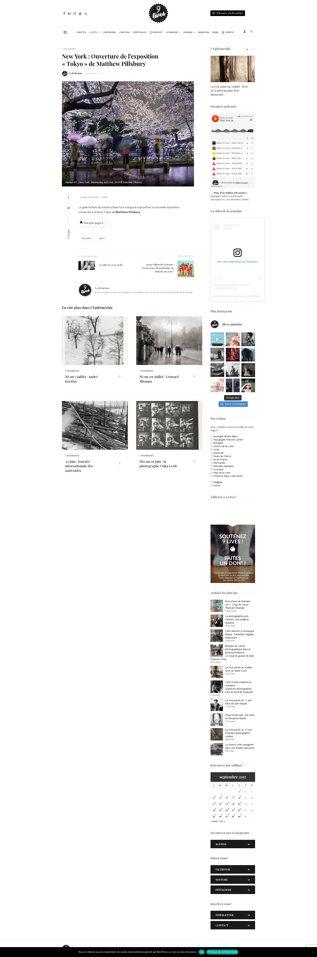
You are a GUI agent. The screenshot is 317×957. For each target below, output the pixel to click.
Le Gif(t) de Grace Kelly (111, 265)
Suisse (216, 485)
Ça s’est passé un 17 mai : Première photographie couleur (239, 733)
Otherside (172, 32)
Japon (102, 238)
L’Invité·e (81, 32)
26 (220, 816)
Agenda (187, 32)
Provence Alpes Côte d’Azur (228, 476)
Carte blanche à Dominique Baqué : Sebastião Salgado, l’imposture (239, 634)
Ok (201, 952)
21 (233, 810)
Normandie (219, 462)
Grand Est (218, 452)
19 (220, 810)
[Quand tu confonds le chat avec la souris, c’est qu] (233, 339)
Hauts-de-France (222, 456)
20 (226, 810)
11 (214, 804)
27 (226, 816)
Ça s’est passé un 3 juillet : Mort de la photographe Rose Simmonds (229, 90)
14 (233, 804)
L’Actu (93, 32)
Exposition (87, 238)
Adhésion (203, 32)
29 (239, 816)
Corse (216, 449)
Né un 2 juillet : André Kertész (81, 378)
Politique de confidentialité (222, 952)
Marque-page (93, 223)
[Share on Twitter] (68, 208)
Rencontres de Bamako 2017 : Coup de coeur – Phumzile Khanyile (237, 604)
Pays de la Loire (221, 472)
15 (239, 804)
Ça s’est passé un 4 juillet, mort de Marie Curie (239, 669)
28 (233, 816)
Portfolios (139, 32)
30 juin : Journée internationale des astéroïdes (79, 466)
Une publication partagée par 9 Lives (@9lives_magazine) (243, 296)
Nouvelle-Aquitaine (223, 466)
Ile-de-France (220, 459)
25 (214, 816)
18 (214, 810)
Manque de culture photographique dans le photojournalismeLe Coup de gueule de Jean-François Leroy (233, 652)
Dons (215, 32)
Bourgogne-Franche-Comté (228, 439)
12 (220, 804)
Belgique (218, 482)
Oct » (222, 821)
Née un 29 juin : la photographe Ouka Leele (158, 463)
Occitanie (218, 469)
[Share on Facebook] (68, 198)
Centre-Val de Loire (223, 446)
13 (226, 804)
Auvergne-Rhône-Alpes (225, 436)
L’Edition (124, 32)
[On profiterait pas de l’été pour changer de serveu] (217, 339)
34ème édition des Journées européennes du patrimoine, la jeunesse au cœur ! (157, 268)
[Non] (313, 952)
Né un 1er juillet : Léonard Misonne (159, 378)
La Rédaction (75, 73)
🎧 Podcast (156, 32)
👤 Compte (228, 32)
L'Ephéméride (69, 48)
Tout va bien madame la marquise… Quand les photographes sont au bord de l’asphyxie (239, 687)
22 (239, 810)
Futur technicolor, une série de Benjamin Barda (239, 716)
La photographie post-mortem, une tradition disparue (237, 619)
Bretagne (218, 442)
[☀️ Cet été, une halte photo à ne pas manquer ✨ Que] (248, 339)
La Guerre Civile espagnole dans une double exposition (240, 746)
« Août (214, 821)
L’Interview (109, 32)
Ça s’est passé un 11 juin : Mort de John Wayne (239, 702)
